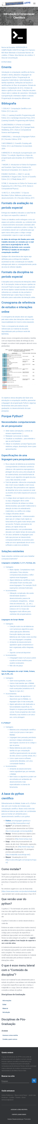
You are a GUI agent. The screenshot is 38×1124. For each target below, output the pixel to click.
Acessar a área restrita (10, 1035)
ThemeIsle (27, 1119)
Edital (4, 1004)
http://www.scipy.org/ (26, 847)
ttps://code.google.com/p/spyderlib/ (19, 831)
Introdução (6, 1012)
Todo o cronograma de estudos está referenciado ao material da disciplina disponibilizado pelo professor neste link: (16, 328)
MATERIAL (5, 334)
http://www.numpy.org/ (24, 839)
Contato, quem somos (10, 1039)
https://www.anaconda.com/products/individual (19, 891)
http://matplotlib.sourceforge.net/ (18, 855)
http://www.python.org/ (21, 823)
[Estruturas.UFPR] (17, 3)
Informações (7, 1000)
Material (5, 1008)
